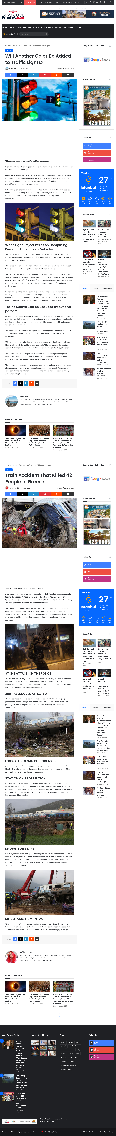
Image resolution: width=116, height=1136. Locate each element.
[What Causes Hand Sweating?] (35, 1042)
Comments (107, 288)
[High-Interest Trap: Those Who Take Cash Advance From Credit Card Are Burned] (89, 223)
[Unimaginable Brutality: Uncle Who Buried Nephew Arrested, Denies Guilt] (43, 1053)
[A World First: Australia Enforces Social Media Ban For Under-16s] (89, 254)
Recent (95, 288)
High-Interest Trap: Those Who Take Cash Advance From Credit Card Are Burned (89, 236)
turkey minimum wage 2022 (70, 1065)
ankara (63, 1042)
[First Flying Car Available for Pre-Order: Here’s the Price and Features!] (89, 325)
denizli (63, 1054)
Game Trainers (109, 1132)
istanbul (63, 1057)
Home (4, 27)
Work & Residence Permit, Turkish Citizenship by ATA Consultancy (77, 8)
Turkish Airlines (66, 1069)
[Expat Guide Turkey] (13, 14)
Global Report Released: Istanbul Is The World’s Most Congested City (104, 234)
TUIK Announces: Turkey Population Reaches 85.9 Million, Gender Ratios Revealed (39, 441)
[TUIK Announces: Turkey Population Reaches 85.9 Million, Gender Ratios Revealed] (39, 430)
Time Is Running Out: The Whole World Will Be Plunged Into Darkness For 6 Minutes (15, 441)
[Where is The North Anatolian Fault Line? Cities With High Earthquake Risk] (43, 1042)
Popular (85, 288)
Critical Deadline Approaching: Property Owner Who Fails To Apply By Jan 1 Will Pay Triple (104, 267)
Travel (19, 27)
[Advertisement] (39, 140)
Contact (79, 27)
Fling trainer (99, 1132)
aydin (78, 1042)
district (70, 1054)
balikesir (63, 1046)
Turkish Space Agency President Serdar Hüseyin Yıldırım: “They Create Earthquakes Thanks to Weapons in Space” (104, 306)
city (78, 1050)
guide (77, 1054)
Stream (14, 46)
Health (58, 27)
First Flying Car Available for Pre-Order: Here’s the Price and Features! (103, 326)
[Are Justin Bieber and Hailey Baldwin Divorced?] (89, 372)
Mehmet (12, 69)
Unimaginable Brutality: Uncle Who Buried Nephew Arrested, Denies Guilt (63, 2)
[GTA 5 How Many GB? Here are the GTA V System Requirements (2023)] (89, 340)
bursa (62, 1050)
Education (37, 27)
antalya (71, 1042)
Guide (11, 27)
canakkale (71, 1050)
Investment (68, 27)
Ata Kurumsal (37, 1132)
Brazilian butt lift (74, 1046)
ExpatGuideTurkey (51, 1132)
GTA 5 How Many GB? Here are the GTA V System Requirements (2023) (104, 342)
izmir (70, 1057)
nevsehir (63, 1061)
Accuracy (48, 27)
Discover (27, 27)
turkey (72, 1061)
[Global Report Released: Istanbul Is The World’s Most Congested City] (104, 223)
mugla (77, 1057)
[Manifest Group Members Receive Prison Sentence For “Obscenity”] (52, 1042)
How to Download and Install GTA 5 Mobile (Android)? (103, 358)
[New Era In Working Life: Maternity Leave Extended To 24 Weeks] (52, 1053)
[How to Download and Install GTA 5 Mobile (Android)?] (89, 356)
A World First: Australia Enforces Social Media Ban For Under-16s (89, 264)
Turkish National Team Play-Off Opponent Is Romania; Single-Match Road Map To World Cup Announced (63, 442)
